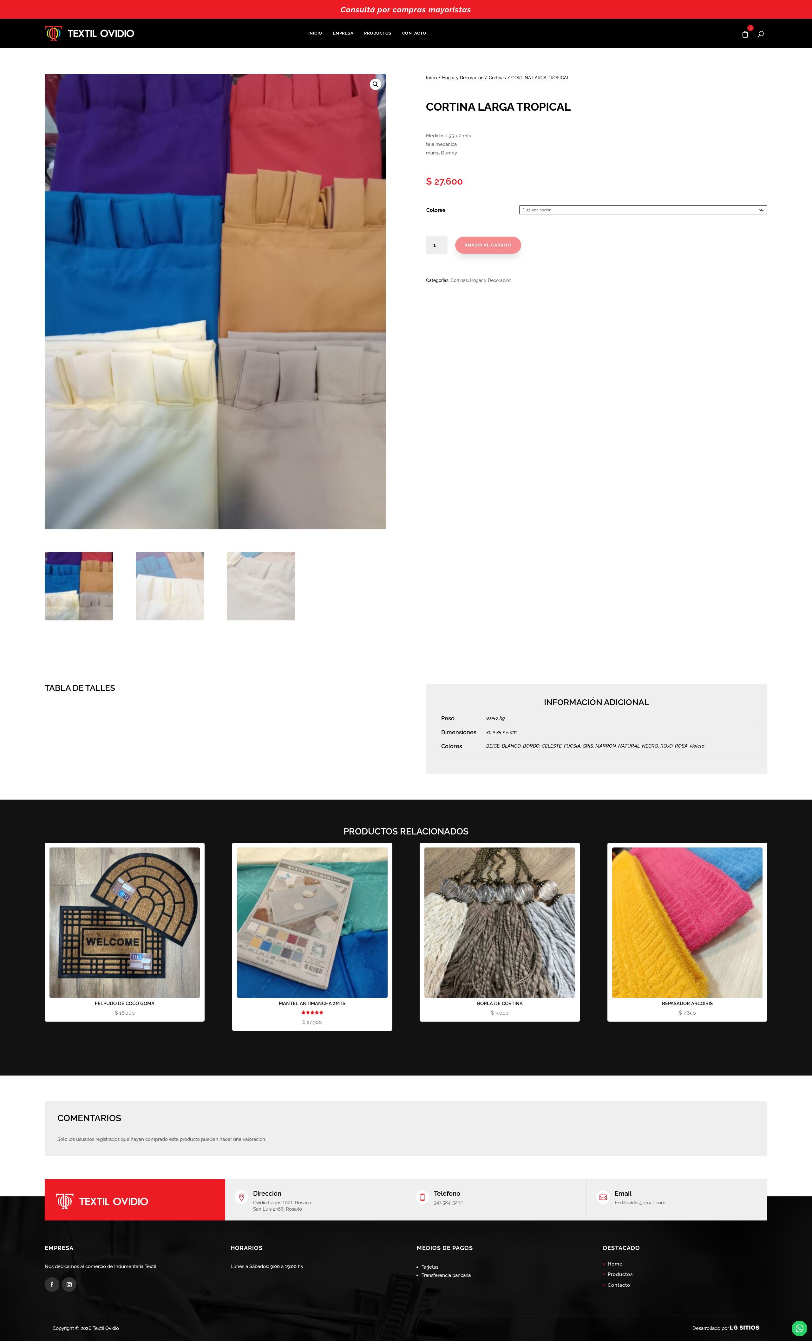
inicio (315, 33)
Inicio (431, 77)
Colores (435, 210)
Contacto (414, 33)
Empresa (343, 33)
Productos (377, 33)
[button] (375, 84)
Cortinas (497, 77)
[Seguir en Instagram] (69, 1284)
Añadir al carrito (488, 245)
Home (615, 1264)
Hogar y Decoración (462, 77)
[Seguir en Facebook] (52, 1284)
